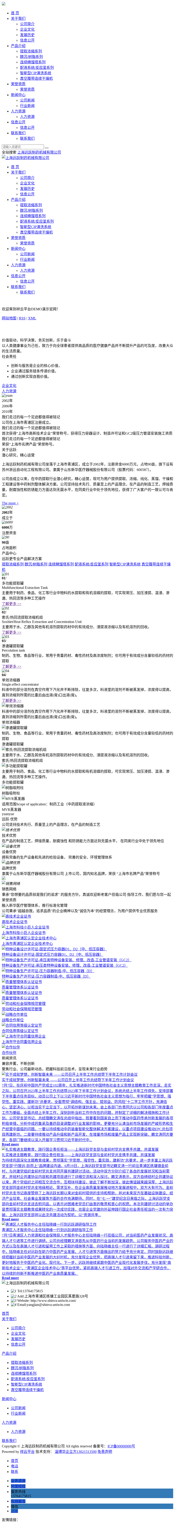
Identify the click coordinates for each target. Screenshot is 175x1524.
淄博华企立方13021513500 (76, 1452)
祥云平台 (27, 1452)
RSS (22, 318)
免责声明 (105, 1452)
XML (32, 318)
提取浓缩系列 (31, 51)
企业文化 (27, 29)
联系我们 (18, 133)
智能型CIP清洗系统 (35, 73)
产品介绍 (18, 46)
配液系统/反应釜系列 (37, 68)
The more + (10, 503)
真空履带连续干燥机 (36, 78)
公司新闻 (27, 100)
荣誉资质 (18, 84)
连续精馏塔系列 (33, 62)
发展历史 (27, 35)
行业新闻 (27, 106)
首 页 (15, 13)
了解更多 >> (11, 604)
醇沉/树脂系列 (31, 57)
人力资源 (18, 111)
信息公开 (27, 40)
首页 (5, 1313)
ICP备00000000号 (121, 1446)
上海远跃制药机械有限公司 (39, 152)
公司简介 (27, 24)
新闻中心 (18, 95)
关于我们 (18, 18)
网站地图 (9, 318)
